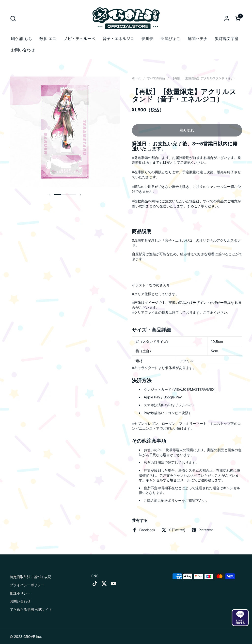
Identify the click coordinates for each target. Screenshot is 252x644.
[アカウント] (227, 18)
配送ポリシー (20, 593)
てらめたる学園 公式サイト (31, 609)
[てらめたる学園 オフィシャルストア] (126, 18)
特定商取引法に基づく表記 (30, 577)
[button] (13, 18)
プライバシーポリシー (27, 585)
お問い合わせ (20, 601)
